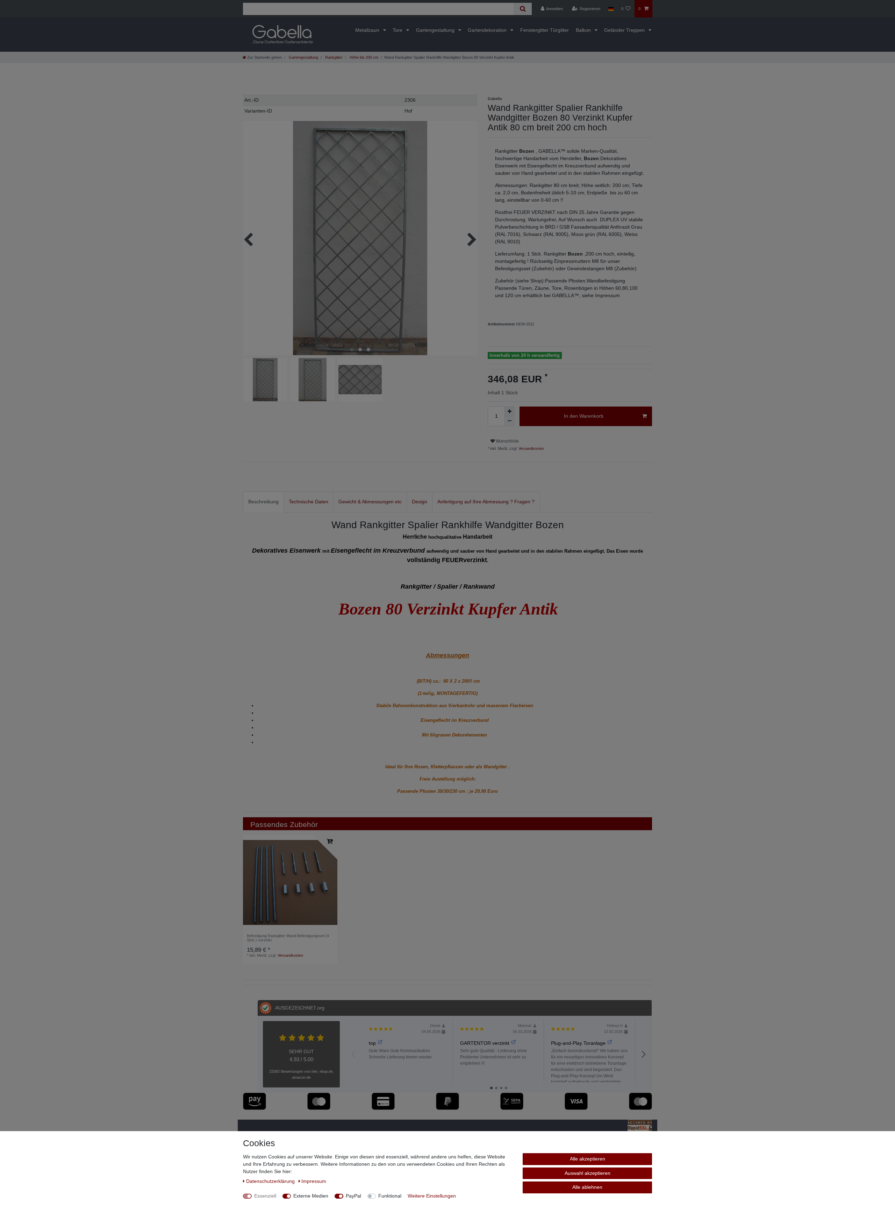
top (372, 1043)
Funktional (389, 1196)
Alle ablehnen (587, 1187)
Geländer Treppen (625, 30)
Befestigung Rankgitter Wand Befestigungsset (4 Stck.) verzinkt (288, 938)
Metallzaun (368, 30)
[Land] (610, 8)
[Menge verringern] (509, 421)
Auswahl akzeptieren (587, 1173)
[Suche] (522, 9)
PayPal (353, 1196)
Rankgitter (333, 57)
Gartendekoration (488, 30)
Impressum (313, 1181)
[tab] (263, 501)
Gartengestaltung (436, 30)
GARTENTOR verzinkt (484, 1043)
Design (419, 501)
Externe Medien (310, 1196)
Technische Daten (308, 501)
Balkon (584, 30)
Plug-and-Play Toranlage (578, 1043)
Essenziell (265, 1196)
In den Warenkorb (583, 416)
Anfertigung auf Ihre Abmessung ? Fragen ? (486, 501)
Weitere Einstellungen (432, 1196)
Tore (398, 30)
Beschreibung (263, 501)
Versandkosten (530, 448)
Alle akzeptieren (587, 1159)
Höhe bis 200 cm (363, 57)
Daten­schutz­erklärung (271, 1181)
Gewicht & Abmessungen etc (370, 501)
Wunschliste (507, 441)
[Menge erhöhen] (509, 411)
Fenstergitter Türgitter (544, 30)
